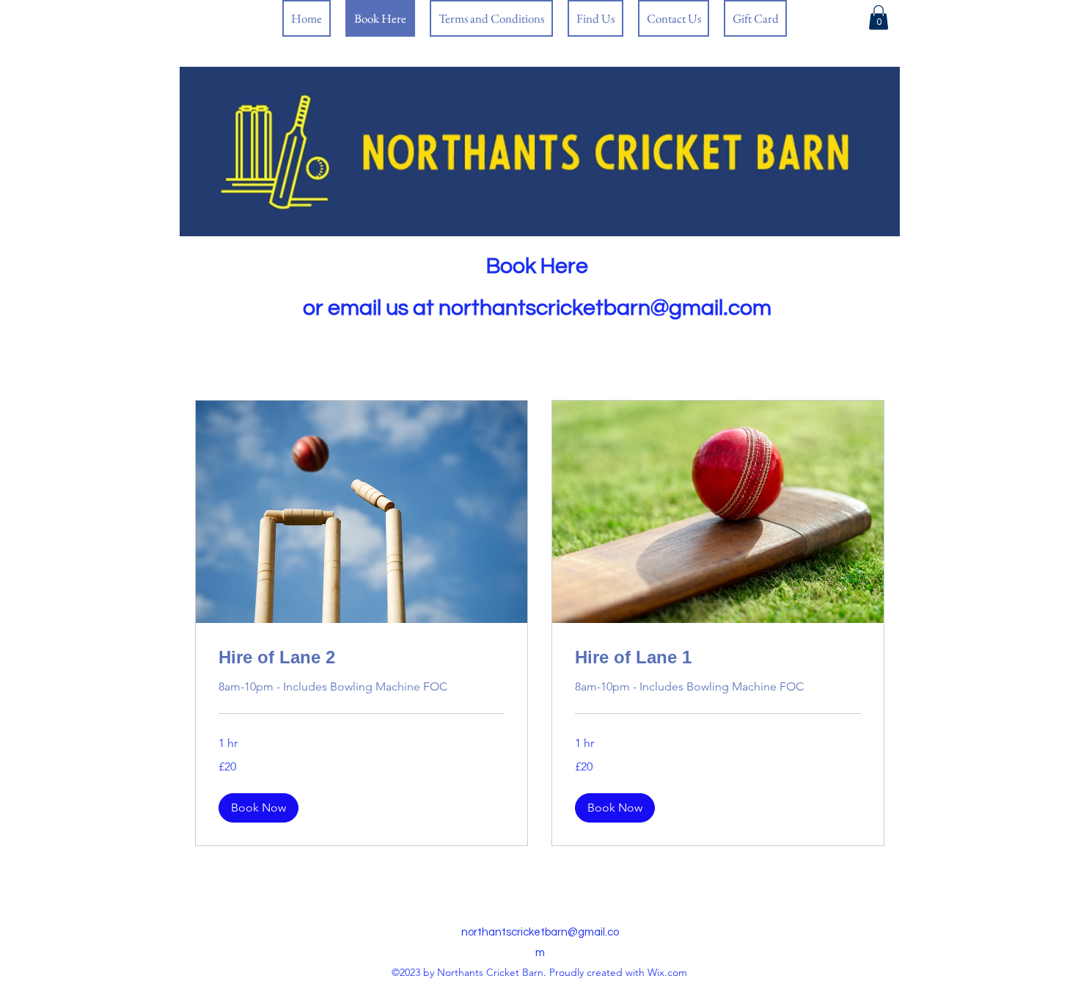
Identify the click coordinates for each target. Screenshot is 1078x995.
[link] (878, 17)
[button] (258, 808)
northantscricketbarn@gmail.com (605, 307)
